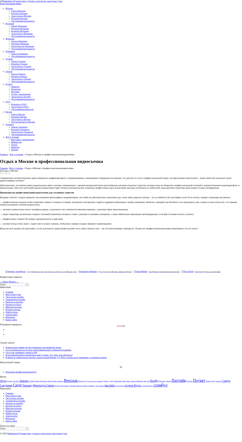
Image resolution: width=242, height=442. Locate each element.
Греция (9, 71)
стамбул (160, 385)
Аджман (9, 381)
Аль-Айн (16, 381)
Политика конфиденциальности (21, 372)
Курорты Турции (19, 64)
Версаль (71, 380)
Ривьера (208, 381)
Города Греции (18, 74)
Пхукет (199, 380)
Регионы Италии (19, 18)
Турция (9, 59)
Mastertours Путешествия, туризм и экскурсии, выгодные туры (37, 433)
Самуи (226, 380)
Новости (15, 86)
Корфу (154, 380)
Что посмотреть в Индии (23, 122)
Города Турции (18, 61)
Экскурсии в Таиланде (22, 132)
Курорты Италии (19, 13)
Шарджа (80, 386)
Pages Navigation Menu (10, 4)
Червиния (73, 386)
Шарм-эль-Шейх (88, 386)
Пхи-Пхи (189, 381)
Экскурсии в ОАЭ (20, 107)
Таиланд (10, 124)
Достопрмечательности (22, 109)
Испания (10, 23)
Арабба (31, 381)
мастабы (109, 385)
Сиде (17, 385)
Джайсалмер (117, 381)
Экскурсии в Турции (21, 66)
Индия (9, 112)
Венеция (60, 381)
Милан (169, 381)
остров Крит (119, 386)
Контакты (10, 317)
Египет (9, 84)
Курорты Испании (20, 31)
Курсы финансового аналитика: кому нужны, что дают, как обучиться (39, 355)
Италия (9, 8)
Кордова (147, 381)
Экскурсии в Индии (21, 119)
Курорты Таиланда (20, 129)
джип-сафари (99, 386)
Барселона (43, 381)
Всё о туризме (12, 137)
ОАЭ (8, 102)
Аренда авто (12, 314)
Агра (3, 380)
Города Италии (18, 11)
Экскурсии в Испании (22, 34)
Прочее (14, 150)
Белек (49, 381)
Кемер (128, 381)
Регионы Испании (20, 28)
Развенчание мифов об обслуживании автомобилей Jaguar (33, 347)
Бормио (54, 381)
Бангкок (37, 381)
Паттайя (179, 380)
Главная (4, 154)
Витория (81, 381)
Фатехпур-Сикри (43, 385)
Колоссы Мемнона (137, 381)
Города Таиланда (19, 127)
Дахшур (106, 381)
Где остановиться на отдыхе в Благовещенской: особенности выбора (38, 350)
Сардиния (6, 385)
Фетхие (57, 386)
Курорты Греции (19, 76)
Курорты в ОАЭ (19, 104)
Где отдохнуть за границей (94, 381)
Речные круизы (13, 309)
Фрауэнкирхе (64, 386)
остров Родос (132, 385)
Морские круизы (14, 307)
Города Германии (19, 54)
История (15, 92)
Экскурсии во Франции (22, 46)
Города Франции (19, 41)
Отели (14, 145)
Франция (10, 39)
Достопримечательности (23, 21)
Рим (213, 381)
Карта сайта (11, 320)
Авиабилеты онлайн (15, 299)
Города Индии (18, 114)
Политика (16, 89)
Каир (124, 381)
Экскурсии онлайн (15, 297)
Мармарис (162, 381)
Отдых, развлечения (21, 94)
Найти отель (12, 312)
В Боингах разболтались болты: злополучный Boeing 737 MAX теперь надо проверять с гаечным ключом (56, 357)
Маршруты (16, 142)
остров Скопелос (147, 386)
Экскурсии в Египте (21, 97)
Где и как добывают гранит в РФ (21, 352)
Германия (10, 51)
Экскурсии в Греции (21, 79)
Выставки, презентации (22, 139)
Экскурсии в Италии (21, 16)
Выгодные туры (13, 294)
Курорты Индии (19, 117)
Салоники (218, 381)
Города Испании (19, 26)
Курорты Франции (20, 44)
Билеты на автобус (14, 302)
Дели (111, 381)
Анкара (23, 380)
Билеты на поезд (13, 304)
